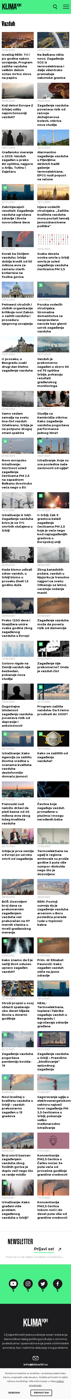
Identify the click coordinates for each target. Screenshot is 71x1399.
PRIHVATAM (41, 1392)
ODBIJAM (14, 1392)
